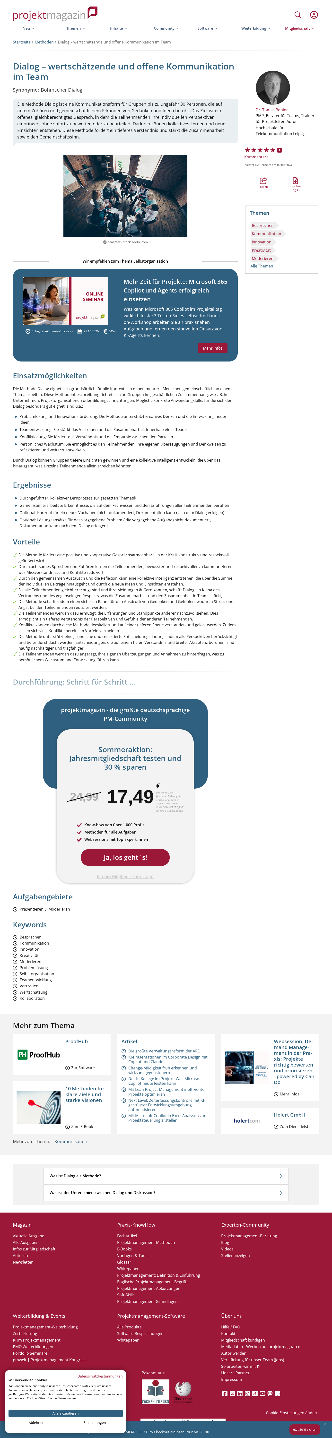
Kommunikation (266, 233)
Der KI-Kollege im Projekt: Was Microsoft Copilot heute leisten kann (165, 1081)
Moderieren (262, 258)
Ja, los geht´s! (125, 857)
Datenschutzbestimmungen (100, 1376)
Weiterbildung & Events (39, 1316)
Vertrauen (29, 986)
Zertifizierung (25, 1333)
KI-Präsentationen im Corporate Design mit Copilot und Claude (168, 1059)
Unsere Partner (235, 1373)
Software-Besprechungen (140, 1333)
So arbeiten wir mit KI (240, 1366)
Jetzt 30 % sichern (304, 1429)
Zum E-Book (82, 1126)
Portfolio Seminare (30, 1353)
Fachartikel (127, 1236)
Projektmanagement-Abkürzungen (148, 1288)
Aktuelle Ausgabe (28, 1236)
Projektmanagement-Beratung (249, 1236)
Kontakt (228, 1333)
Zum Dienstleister (296, 1126)
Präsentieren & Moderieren (45, 909)
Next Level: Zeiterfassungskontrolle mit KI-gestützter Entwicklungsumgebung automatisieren (166, 1105)
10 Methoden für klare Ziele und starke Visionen (85, 1094)
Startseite (22, 42)
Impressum (231, 1379)
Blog (225, 1242)
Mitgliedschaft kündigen (243, 1340)
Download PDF (295, 180)
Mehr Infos (213, 348)
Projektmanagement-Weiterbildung (45, 1327)
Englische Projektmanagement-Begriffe (153, 1281)
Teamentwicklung (36, 980)
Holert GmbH (289, 1114)
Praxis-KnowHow (136, 1225)
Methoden (44, 42)
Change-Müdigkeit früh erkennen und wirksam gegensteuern (162, 1070)
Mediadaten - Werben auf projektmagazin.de (262, 1346)
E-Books (124, 1249)
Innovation (261, 242)
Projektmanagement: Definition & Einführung (158, 1275)
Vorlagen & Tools (133, 1255)
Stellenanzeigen (235, 1255)
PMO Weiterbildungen (33, 1346)
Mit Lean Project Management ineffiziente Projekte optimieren (166, 1092)
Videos (227, 1249)
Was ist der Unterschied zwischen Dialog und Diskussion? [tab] (102, 1192)
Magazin (22, 1225)
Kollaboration (32, 998)
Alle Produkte (129, 1327)
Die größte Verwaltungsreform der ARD (164, 1051)
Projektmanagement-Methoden (146, 1242)
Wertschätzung (33, 992)
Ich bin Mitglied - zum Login (125, 876)
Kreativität (261, 250)
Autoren (20, 1255)
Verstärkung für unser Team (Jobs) (252, 1359)
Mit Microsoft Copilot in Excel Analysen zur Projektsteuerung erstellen (167, 1118)
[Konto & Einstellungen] (313, 15)
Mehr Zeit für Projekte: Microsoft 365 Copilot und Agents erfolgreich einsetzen (175, 290)
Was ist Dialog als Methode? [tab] (75, 1176)
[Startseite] (55, 15)
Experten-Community (245, 1225)
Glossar (124, 1262)
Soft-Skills (126, 1295)
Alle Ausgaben (26, 1242)
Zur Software (83, 1067)
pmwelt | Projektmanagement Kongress (50, 1359)
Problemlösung (34, 967)
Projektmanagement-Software (151, 1316)
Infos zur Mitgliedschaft (34, 1249)
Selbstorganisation (37, 974)
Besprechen (263, 225)
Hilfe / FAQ (230, 1327)
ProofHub (76, 1041)
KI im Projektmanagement (37, 1340)
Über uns (231, 1316)
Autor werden (233, 1353)
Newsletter (23, 1262)
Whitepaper (128, 1268)
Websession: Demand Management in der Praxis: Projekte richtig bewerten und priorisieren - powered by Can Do (294, 1061)
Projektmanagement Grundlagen (147, 1301)
